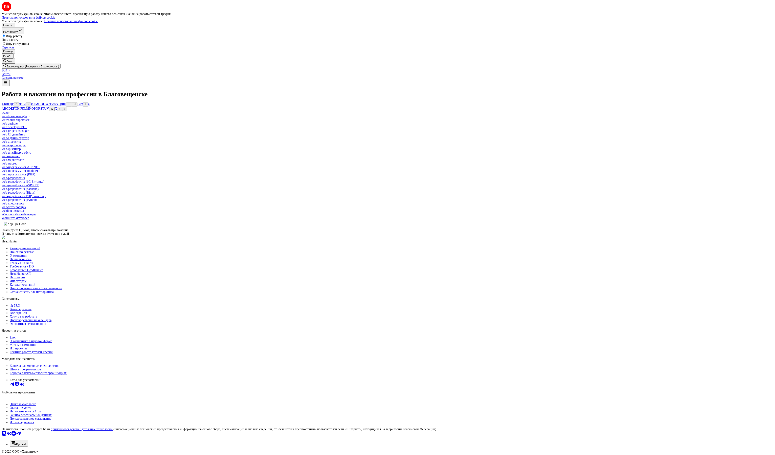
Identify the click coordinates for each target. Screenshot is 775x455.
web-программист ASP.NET (21, 167)
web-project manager (15, 130)
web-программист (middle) (20, 170)
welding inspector (13, 210)
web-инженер (11, 156)
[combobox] (19, 443)
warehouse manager (14, 116)
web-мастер (9, 163)
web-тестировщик (14, 207)
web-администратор (15, 138)
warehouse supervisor (15, 120)
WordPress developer (15, 218)
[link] (8, 61)
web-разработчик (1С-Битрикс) (23, 181)
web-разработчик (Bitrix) (18, 192)
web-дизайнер (11, 149)
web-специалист (13, 203)
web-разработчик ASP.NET (20, 185)
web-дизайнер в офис (16, 152)
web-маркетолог (13, 159)
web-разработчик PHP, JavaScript (24, 196)
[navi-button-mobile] (6, 83)
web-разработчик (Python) (19, 199)
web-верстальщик (14, 145)
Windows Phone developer (19, 214)
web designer (10, 123)
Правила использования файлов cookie (71, 21)
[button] (6, 70)
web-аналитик (11, 141)
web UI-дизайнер (13, 134)
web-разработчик (13, 178)
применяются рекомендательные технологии (82, 429)
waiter (5, 112)
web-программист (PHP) (18, 174)
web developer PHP (14, 127)
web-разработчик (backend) (20, 189)
